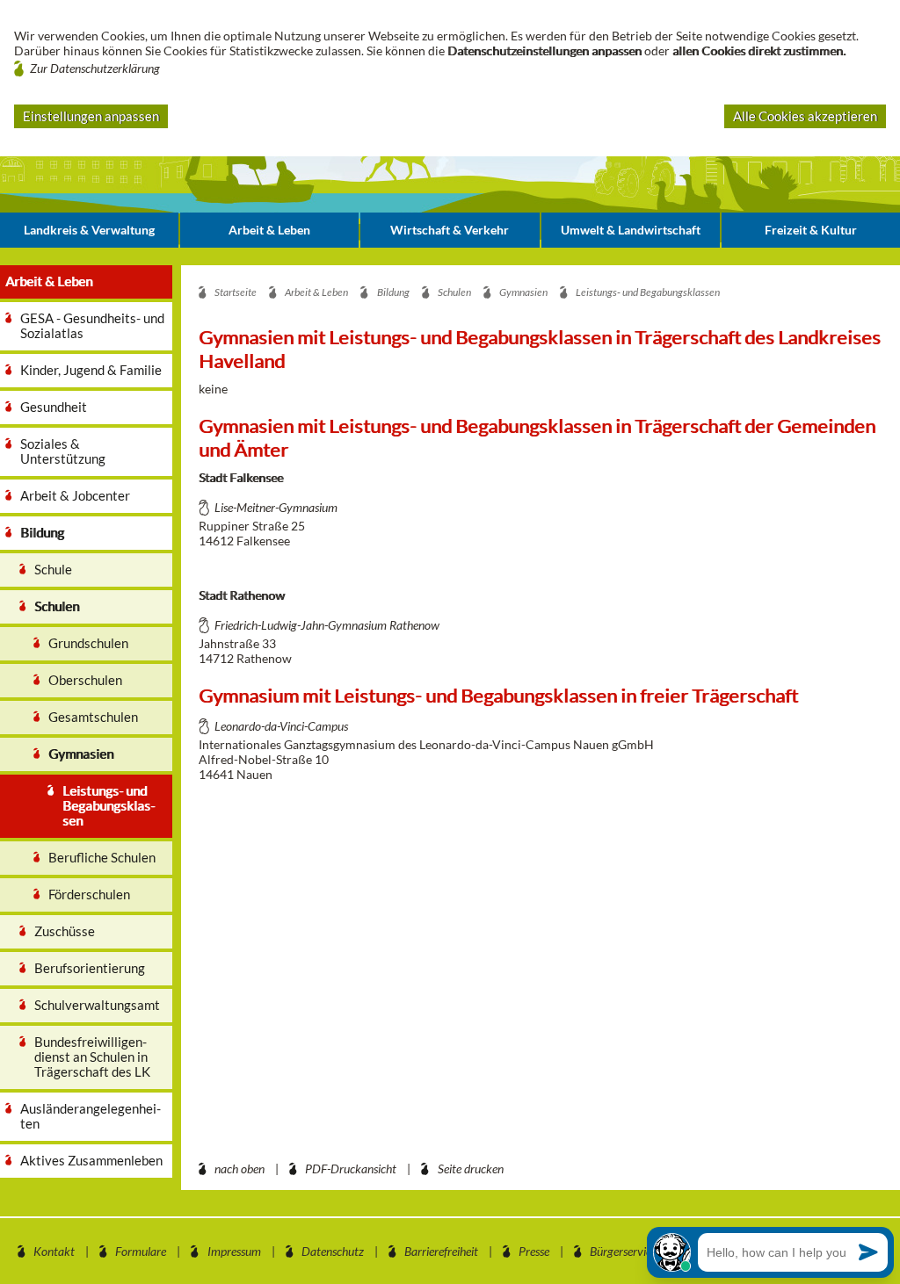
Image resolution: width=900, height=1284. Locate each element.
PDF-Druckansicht (350, 1168)
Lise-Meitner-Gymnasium (276, 507)
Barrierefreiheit (441, 1251)
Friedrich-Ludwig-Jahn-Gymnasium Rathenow (326, 624)
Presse (534, 1251)
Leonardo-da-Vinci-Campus (281, 725)
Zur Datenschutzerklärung (95, 68)
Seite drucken (471, 1168)
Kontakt (54, 1251)
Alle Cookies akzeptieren (805, 116)
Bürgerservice (623, 1251)
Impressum (234, 1251)
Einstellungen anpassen (91, 116)
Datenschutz (332, 1251)
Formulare (140, 1251)
